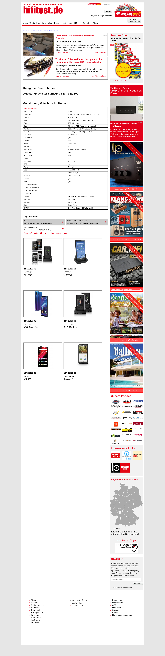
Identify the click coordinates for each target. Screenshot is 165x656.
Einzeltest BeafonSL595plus (70, 324)
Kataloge (35, 615)
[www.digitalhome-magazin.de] (115, 462)
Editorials (35, 622)
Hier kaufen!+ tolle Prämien (134, 20)
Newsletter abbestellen (122, 587)
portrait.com (77, 605)
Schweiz (117, 528)
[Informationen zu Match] (127, 424)
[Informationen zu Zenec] (138, 441)
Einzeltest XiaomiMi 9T (29, 376)
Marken (57, 23)
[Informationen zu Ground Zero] (116, 419)
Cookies (115, 610)
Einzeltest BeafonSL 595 (29, 272)
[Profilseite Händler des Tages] (126, 552)
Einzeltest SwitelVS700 (70, 272)
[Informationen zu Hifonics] (138, 419)
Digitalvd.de (77, 603)
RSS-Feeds (36, 617)
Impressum (117, 600)
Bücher (34, 602)
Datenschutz (117, 607)
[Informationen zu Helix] (127, 419)
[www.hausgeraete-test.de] (126, 462)
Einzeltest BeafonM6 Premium (31, 324)
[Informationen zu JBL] (116, 424)
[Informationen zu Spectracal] (127, 436)
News (25, 23)
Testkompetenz (38, 605)
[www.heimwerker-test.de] (137, 462)
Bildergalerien (37, 612)
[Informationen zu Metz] (138, 424)
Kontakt (115, 612)
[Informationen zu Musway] (116, 430)
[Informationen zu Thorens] (138, 436)
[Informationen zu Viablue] (116, 441)
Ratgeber (87, 23)
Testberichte (35, 23)
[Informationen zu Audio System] (127, 402)
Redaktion (35, 607)
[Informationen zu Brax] (116, 407)
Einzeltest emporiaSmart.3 (70, 376)
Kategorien (68, 23)
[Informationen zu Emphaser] (138, 407)
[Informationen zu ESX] (116, 413)
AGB (114, 605)
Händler (77, 23)
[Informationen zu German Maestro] (138, 413)
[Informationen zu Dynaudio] (127, 407)
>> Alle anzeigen (99, 52)
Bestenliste (47, 23)
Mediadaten (117, 602)
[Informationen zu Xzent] (127, 441)
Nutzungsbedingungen (122, 615)
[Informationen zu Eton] (127, 413)
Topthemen (36, 620)
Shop (95, 23)
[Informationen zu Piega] (138, 430)
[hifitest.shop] (125, 474)
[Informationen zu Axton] (138, 402)
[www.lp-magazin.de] (115, 474)
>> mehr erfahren (118, 80)
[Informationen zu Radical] (116, 436)
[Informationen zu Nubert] (127, 430)
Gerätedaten (36, 610)
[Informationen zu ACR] (116, 402)
